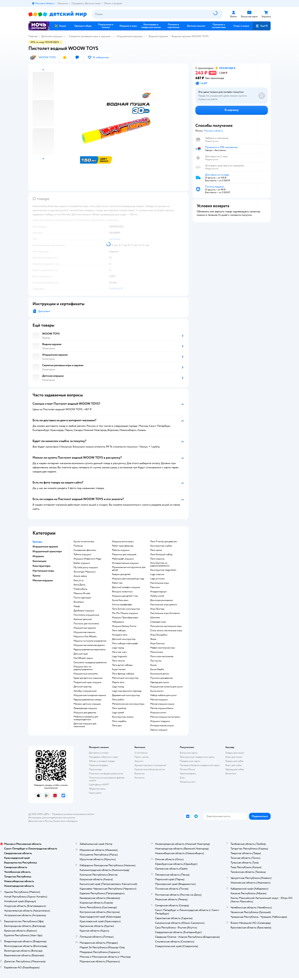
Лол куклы (155, 660)
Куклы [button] (36, 575)
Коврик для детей (121, 574)
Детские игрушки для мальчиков (85, 725)
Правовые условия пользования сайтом (73, 814)
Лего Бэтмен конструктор (126, 609)
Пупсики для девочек (161, 678)
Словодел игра (158, 621)
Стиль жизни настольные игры (166, 630)
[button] (262, 25)
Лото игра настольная (161, 656)
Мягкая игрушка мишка (162, 704)
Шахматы (155, 617)
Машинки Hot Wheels (85, 636)
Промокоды (95, 769)
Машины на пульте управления (90, 641)
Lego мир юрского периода (126, 691)
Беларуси (72, 821)
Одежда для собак (234, 769)
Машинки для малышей (124, 554)
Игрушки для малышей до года (128, 578)
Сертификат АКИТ (99, 784)
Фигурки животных (122, 591)
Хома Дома (79, 584)
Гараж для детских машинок (88, 678)
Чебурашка (118, 621)
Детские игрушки (52, 36)
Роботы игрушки (121, 550)
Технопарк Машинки (85, 571)
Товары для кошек (234, 752)
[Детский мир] (57, 14)
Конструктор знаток (123, 717)
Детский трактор (83, 686)
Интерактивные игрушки (125, 563)
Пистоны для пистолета (86, 623)
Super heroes (119, 669)
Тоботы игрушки (82, 554)
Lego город (118, 647)
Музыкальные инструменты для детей (128, 568)
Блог (182, 777)
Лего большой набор (161, 554)
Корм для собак (233, 765)
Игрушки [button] (38, 556)
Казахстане (59, 821)
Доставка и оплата (98, 752)
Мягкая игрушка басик (162, 708)
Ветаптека (230, 773)
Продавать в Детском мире (103, 756)
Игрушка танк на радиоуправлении (83, 668)
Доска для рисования (161, 600)
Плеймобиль (80, 589)
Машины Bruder (82, 593)
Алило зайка (80, 576)
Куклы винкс (157, 691)
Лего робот (118, 699)
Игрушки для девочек (85, 712)
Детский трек (81, 653)
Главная (32, 36)
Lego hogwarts (119, 656)
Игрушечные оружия (85, 628)
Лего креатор (119, 708)
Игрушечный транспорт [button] (47, 551)
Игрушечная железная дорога (89, 645)
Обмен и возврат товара (102, 761)
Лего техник (118, 660)
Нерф (77, 606)
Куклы (153, 665)
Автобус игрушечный (85, 691)
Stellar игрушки (82, 563)
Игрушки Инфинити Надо (87, 558)
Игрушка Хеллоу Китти (124, 626)
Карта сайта (95, 792)
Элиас (153, 639)
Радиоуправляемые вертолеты (90, 649)
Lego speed (118, 712)
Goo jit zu (79, 580)
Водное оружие (158, 36)
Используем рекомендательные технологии (51, 817)
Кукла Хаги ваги (120, 600)
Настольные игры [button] (43, 570)
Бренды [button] (37, 541)
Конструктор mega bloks (163, 570)
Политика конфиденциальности (106, 773)
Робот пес (117, 583)
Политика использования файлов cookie (106, 779)
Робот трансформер (122, 545)
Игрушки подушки (160, 721)
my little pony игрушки (86, 567)
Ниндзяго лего (119, 634)
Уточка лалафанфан (122, 604)
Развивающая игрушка (85, 708)
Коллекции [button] (39, 561)
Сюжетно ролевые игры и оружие (89, 36)
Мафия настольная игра (162, 647)
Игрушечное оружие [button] (45, 546)
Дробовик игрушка (84, 610)
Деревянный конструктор (126, 695)
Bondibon (79, 602)
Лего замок (156, 550)
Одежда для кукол (159, 682)
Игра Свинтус (157, 643)
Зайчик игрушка (158, 729)
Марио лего (118, 682)
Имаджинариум (158, 591)
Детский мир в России (40, 821)
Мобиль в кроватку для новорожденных (86, 718)
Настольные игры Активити (165, 613)
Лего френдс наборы (123, 673)
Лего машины (157, 558)
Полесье (78, 545)
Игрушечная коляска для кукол (166, 686)
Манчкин (155, 587)
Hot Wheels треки (83, 658)
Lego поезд (118, 686)
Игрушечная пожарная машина (90, 695)
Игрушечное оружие (129, 36)
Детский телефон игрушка (126, 587)
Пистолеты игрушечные (86, 615)
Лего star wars (119, 652)
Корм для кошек (233, 756)
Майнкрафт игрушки (123, 558)
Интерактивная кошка (162, 725)
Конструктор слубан (161, 545)
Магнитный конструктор (125, 678)
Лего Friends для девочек (163, 541)
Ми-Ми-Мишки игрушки (125, 613)
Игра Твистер (157, 609)
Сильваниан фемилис (85, 550)
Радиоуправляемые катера (87, 699)
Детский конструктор (123, 639)
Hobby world (157, 596)
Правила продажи (98, 765)
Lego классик (157, 574)
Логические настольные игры (166, 626)
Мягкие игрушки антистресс (165, 717)
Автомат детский (83, 619)
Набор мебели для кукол (163, 695)
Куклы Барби (157, 669)
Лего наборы (119, 630)
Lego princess (157, 578)
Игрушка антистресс (123, 541)
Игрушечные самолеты (86, 673)
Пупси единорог (82, 597)
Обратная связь (97, 788)
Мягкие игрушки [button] (43, 580)
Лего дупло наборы (122, 665)
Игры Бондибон (158, 634)
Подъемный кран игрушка (87, 682)
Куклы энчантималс (84, 541)
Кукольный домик (159, 673)
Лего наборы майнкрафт (125, 643)
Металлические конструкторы (128, 704)
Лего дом (117, 725)
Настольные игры (159, 583)
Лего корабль (119, 721)
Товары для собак (234, 761)
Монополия (156, 652)
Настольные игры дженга (163, 604)
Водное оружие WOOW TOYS (190, 36)
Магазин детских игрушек (87, 704)
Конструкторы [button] (42, 566)
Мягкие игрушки (159, 699)
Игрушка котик (158, 712)
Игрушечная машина (84, 632)
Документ (44, 311)
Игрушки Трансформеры (125, 617)
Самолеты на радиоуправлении (90, 662)
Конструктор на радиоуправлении (159, 564)
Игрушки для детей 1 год (125, 596)
